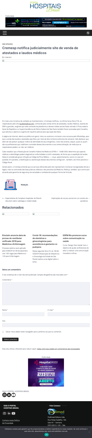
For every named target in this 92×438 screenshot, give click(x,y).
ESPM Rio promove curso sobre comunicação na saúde (75, 238)
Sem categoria (7, 44)
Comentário (7, 279)
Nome (5, 310)
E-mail (51, 310)
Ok (47, 435)
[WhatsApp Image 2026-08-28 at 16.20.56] (46, 386)
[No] (89, 432)
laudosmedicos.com (26, 123)
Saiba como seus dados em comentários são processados (58, 348)
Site (3, 320)
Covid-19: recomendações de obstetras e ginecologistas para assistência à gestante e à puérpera (45, 241)
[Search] (88, 33)
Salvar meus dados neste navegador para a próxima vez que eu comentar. (33, 331)
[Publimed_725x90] (46, 26)
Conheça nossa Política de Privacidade (11, 421)
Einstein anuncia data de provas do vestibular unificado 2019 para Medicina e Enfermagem (14, 239)
